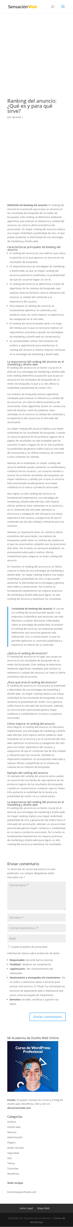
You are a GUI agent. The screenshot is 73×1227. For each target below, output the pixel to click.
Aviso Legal (26, 1208)
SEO (9, 1158)
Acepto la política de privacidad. (29, 946)
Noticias (11, 1132)
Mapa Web (43, 1208)
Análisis (11, 1121)
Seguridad (13, 1153)
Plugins (11, 1142)
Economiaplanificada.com (21, 1192)
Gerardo (16, 117)
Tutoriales (13, 1168)
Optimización (14, 1137)
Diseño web (14, 1127)
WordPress (13, 1173)
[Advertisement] (36, 60)
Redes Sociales (15, 1147)
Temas (11, 1163)
